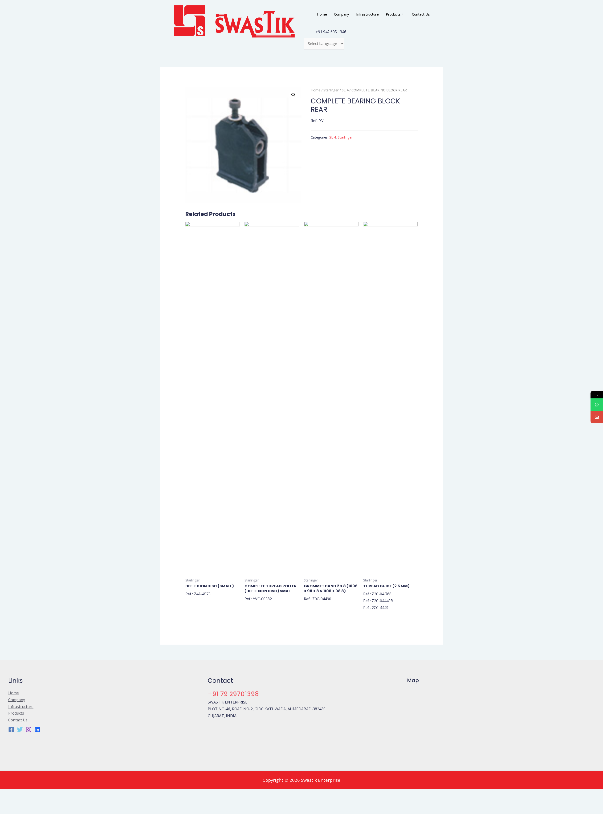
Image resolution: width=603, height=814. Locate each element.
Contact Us (421, 14)
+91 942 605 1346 (331, 31)
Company (341, 14)
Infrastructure (367, 14)
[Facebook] (11, 729)
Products (393, 14)
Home (322, 14)
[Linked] (37, 729)
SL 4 (345, 90)
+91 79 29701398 (233, 694)
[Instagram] (29, 729)
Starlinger (331, 90)
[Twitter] (20, 729)
